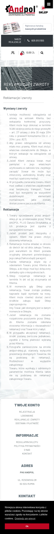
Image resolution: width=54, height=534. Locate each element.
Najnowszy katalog (35, 27)
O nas (27, 449)
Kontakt (27, 453)
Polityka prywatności (27, 445)
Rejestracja (27, 411)
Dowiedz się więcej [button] (25, 518)
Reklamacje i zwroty (27, 419)
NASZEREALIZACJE (15, 40)
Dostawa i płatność (27, 423)
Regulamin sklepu (27, 442)
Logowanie (27, 415)
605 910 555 (37, 40)
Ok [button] (27, 526)
